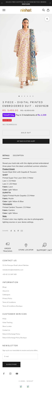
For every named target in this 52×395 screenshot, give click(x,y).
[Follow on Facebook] (4, 373)
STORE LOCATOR (26, 250)
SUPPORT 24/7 (44, 250)
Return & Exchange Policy (11, 334)
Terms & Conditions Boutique (12, 306)
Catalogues (6, 295)
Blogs (5, 287)
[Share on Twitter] (15, 231)
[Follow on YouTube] (17, 373)
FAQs (4, 319)
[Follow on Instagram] (10, 373)
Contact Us (6, 330)
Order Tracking (7, 249)
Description (18, 155)
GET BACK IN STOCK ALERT (26, 141)
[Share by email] (22, 231)
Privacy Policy (7, 298)
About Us (6, 291)
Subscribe (11, 364)
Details (6, 155)
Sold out (26, 133)
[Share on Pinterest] (18, 231)
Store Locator (7, 326)
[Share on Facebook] (11, 231)
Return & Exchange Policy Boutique (15, 338)
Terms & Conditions (9, 302)
